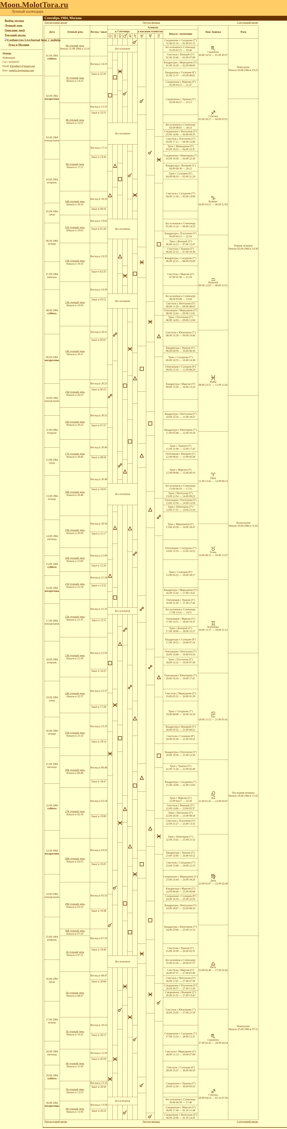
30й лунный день (75, 930)
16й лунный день (75, 421)
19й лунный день (75, 530)
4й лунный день (75, 1063)
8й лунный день (75, 120)
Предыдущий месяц (56, 22)
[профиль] (6, 45)
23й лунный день (75, 655)
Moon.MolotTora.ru (34, 4)
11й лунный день (75, 227)
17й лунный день (75, 453)
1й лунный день (75, 952)
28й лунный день (75, 858)
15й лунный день (75, 392)
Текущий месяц (15, 35)
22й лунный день (75, 616)
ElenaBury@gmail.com (22, 66)
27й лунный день (75, 811)
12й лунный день (75, 260)
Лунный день (14, 25)
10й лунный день (75, 201)
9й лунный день (75, 164)
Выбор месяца (14, 20)
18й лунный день (75, 492)
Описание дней (15, 30)
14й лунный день (75, 351)
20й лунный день (75, 558)
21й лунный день (75, 584)
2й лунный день (75, 992)
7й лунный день (75, 77)
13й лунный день (75, 302)
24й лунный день (75, 693)
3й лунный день (75, 1031)
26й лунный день (75, 770)
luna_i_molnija (50, 40)
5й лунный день (75, 1089)
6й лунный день (75, 45)
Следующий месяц (247, 22)
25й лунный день (75, 732)
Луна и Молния (18, 44)
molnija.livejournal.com (21, 70)
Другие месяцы (151, 22)
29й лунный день (75, 904)
